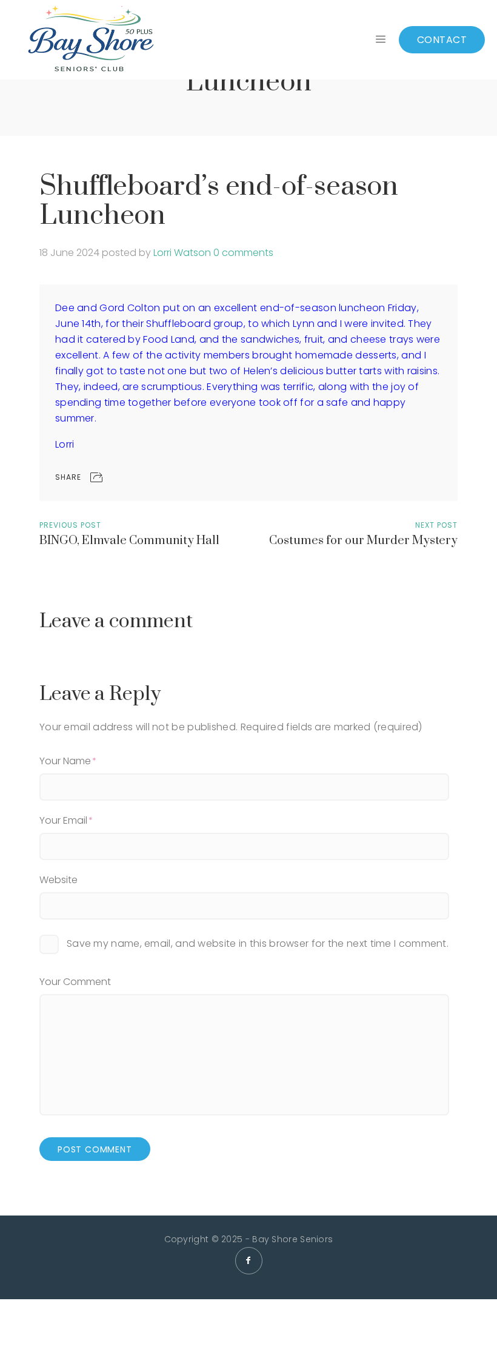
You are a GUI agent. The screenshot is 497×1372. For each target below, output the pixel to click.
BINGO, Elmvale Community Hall (129, 540)
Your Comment (75, 982)
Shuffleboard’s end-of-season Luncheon (218, 201)
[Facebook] (248, 1260)
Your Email (63, 820)
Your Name (65, 761)
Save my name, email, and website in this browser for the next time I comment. (258, 943)
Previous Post (70, 525)
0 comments (243, 253)
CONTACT (442, 40)
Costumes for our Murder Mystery (363, 540)
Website (58, 880)
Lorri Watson (182, 253)
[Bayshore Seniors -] (90, 39)
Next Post (436, 525)
